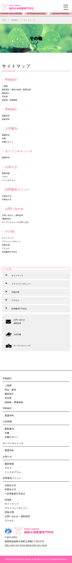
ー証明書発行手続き (15, 493)
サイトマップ (11, 504)
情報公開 (9, 512)
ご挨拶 (8, 385)
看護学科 (9, 415)
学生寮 (8, 398)
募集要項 (9, 428)
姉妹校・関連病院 (14, 402)
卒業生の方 (10, 489)
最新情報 (9, 464)
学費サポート (11, 437)
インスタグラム (13, 472)
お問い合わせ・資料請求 (17, 516)
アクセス (9, 520)
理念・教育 (10, 389)
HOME (8, 500)
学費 (7, 433)
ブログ (8, 468)
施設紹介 (9, 393)
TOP (4, 20)
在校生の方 (10, 485)
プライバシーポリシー (16, 508)
